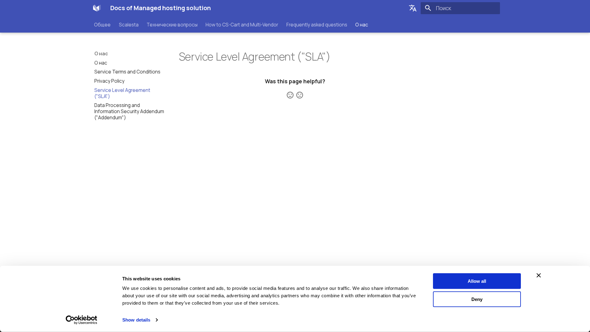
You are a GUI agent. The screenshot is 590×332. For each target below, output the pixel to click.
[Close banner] (539, 275)
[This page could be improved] (300, 95)
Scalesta (129, 25)
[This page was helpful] (290, 95)
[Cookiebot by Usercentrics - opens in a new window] (81, 320)
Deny (476, 299)
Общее (102, 25)
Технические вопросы (172, 25)
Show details (136, 319)
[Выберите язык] (412, 8)
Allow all (477, 281)
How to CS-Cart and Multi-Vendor (242, 25)
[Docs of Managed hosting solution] (97, 8)
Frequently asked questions (316, 25)
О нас (361, 25)
